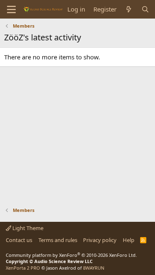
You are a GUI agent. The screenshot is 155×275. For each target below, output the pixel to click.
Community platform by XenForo (71, 255)
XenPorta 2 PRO (23, 268)
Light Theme (27, 228)
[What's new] (129, 9)
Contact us (19, 240)
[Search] (145, 9)
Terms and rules (57, 240)
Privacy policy (100, 240)
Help (128, 240)
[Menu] (11, 9)
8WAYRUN (93, 268)
